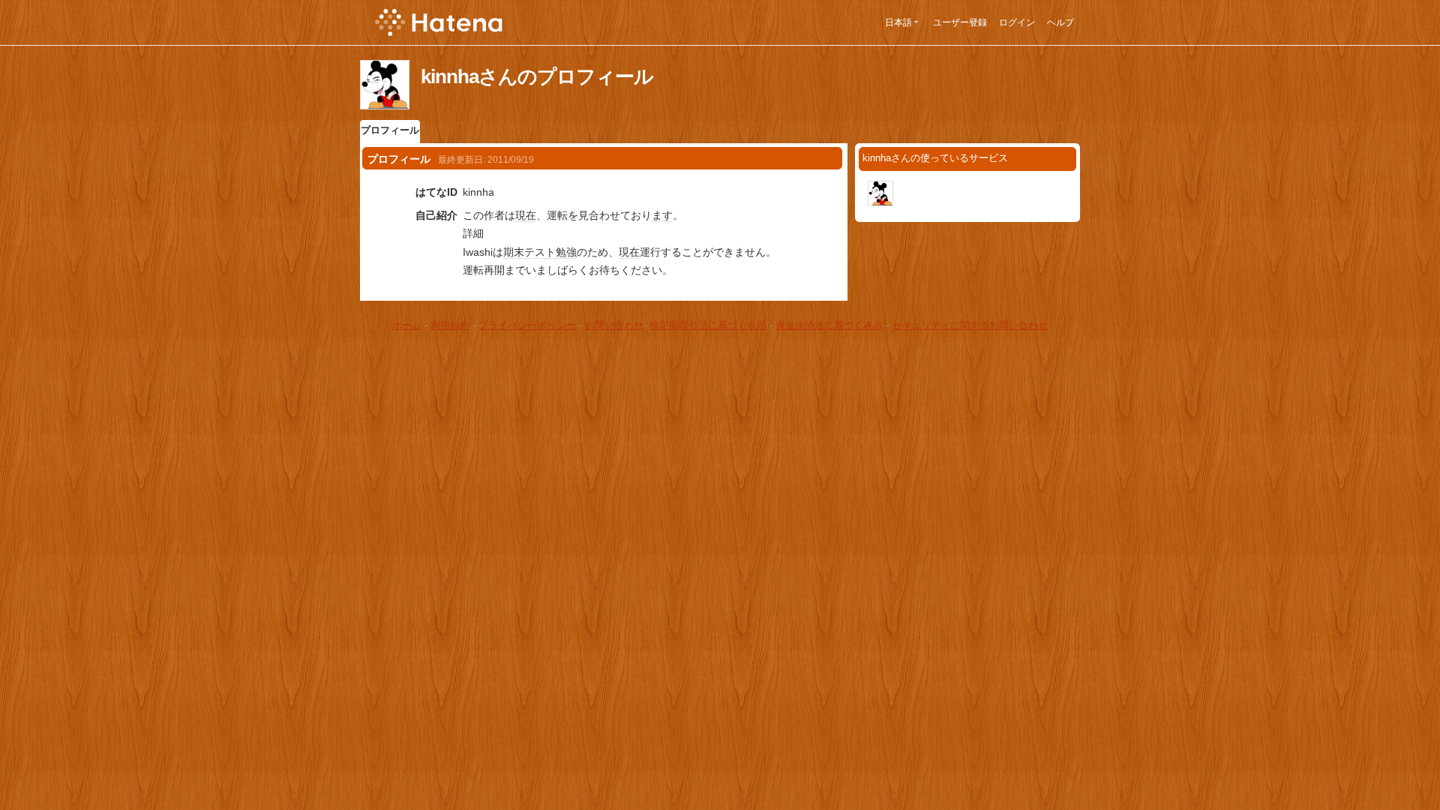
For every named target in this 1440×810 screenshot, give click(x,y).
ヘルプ (1060, 22)
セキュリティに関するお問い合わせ (970, 325)
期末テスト (529, 252)
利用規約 (450, 325)
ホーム (407, 325)
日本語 (898, 22)
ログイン (1017, 22)
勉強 (566, 252)
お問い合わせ (614, 325)
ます (662, 215)
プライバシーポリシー (527, 325)
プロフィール (390, 130)
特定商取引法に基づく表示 (708, 325)
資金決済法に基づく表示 (829, 325)
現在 (525, 215)
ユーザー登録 (960, 22)
